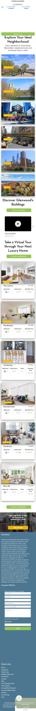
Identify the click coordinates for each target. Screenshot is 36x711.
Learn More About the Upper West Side (18, 89)
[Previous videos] (3, 226)
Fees (2, 697)
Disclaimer (5, 534)
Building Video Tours (7, 674)
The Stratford (10, 234)
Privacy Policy (5, 685)
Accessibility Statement (8, 688)
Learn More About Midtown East (18, 137)
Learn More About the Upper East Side (18, 65)
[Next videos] (33, 226)
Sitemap (3, 692)
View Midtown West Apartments (18, 115)
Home (3, 667)
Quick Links (6, 664)
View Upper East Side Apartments (18, 67)
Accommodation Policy (8, 690)
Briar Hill (6, 486)
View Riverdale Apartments (18, 187)
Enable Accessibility (18, 1)
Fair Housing (5, 695)
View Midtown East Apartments (18, 139)
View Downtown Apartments (18, 163)
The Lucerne (8, 286)
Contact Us (4, 676)
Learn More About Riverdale (18, 185)
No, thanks (26, 709)
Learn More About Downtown (18, 161)
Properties (4, 669)
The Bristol (7, 446)
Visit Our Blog (18, 528)
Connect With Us (8, 585)
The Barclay (7, 365)
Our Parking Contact (7, 683)
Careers (3, 679)
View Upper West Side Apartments (18, 91)
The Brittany (8, 325)
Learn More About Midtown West (18, 113)
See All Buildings (18, 210)
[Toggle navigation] (2, 7)
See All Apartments (19, 256)
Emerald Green (9, 407)
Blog (2, 681)
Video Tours (5, 672)
